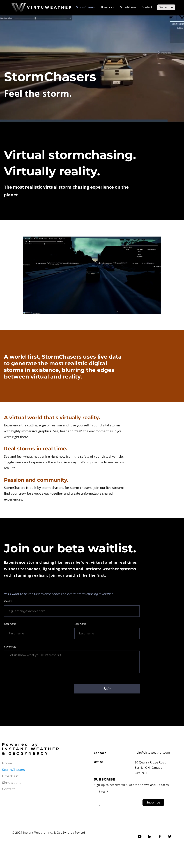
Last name (80, 624)
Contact (8, 789)
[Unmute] (33, 309)
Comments (10, 646)
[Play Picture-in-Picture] (150, 309)
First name (10, 624)
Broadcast (10, 776)
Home (7, 763)
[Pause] (27, 309)
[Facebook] (160, 836)
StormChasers (13, 770)
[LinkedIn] (150, 836)
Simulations (11, 783)
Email (7, 601)
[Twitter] (170, 836)
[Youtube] (139, 836)
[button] (166, 7)
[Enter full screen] (156, 309)
